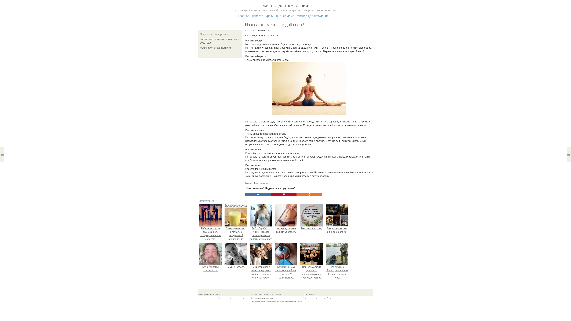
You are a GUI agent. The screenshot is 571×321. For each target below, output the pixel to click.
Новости (257, 16)
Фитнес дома (285, 16)
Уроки (269, 16)
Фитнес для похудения (285, 5)
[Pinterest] (284, 194)
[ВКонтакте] (258, 194)
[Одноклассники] (309, 194)
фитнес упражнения (261, 183)
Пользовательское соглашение (270, 294)
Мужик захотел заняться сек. (215, 48)
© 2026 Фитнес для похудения (209, 294)
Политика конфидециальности (262, 298)
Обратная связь (308, 294)
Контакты (254, 294)
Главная (243, 16)
